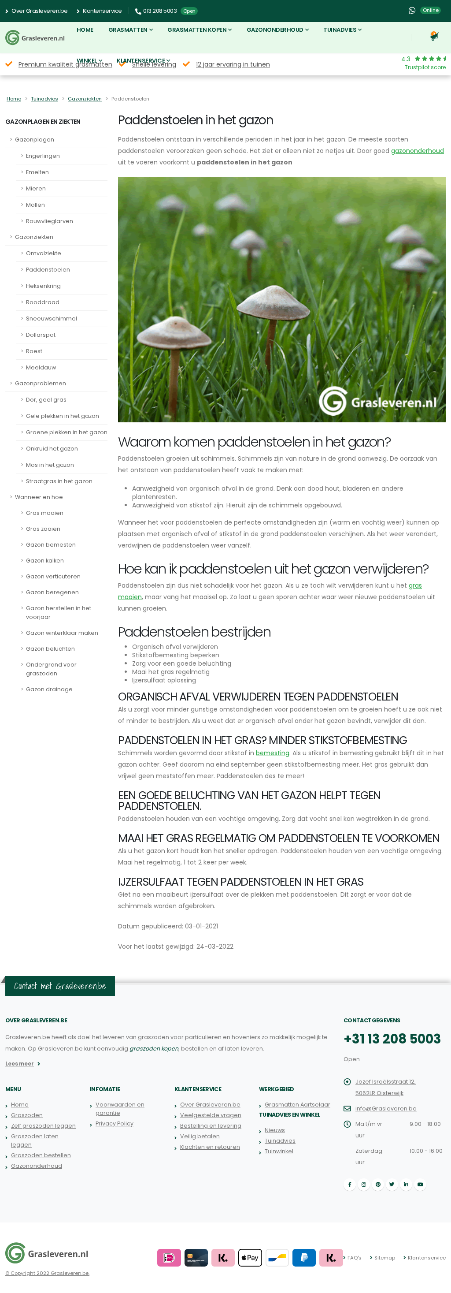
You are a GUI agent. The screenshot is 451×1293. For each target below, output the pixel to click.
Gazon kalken (45, 560)
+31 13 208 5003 (392, 1039)
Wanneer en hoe (39, 497)
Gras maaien (44, 513)
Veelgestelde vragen (210, 1115)
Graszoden (27, 1115)
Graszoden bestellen (41, 1155)
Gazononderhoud (275, 30)
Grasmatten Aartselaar (297, 1104)
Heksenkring (43, 286)
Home (85, 30)
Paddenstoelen (48, 269)
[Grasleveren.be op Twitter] (392, 1184)
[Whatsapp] (412, 10)
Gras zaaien (43, 529)
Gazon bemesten (51, 544)
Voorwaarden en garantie (120, 1109)
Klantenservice (101, 11)
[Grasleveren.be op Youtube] (420, 1184)
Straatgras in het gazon (59, 481)
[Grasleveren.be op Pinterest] (378, 1184)
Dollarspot (40, 335)
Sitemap (384, 1257)
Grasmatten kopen (196, 30)
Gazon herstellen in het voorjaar (58, 612)
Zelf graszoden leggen (43, 1125)
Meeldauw (41, 367)
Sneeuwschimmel (51, 318)
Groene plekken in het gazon (66, 432)
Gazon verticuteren (53, 576)
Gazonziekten (85, 98)
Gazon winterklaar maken (62, 633)
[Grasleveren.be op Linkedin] (406, 1184)
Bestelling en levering (210, 1125)
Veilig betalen (200, 1136)
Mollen (35, 205)
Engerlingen (43, 156)
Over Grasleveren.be (39, 11)
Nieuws (275, 1130)
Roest (34, 351)
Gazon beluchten (50, 648)
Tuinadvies (339, 30)
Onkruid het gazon (52, 448)
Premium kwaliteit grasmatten (65, 64)
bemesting (272, 753)
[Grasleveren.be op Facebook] (350, 1184)
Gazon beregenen (52, 592)
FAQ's (354, 1257)
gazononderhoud (417, 150)
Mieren (36, 188)
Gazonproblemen (40, 383)
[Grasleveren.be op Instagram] (364, 1184)
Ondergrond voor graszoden (51, 669)
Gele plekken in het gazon (62, 416)
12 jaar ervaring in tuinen (233, 64)
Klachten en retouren (210, 1147)
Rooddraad (42, 302)
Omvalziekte (43, 253)
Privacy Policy (114, 1123)
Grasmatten (128, 30)
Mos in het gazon (50, 465)
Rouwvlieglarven (49, 221)
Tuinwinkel (279, 1151)
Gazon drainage (49, 689)
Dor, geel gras (46, 399)
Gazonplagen (34, 139)
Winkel (87, 60)
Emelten (37, 172)
